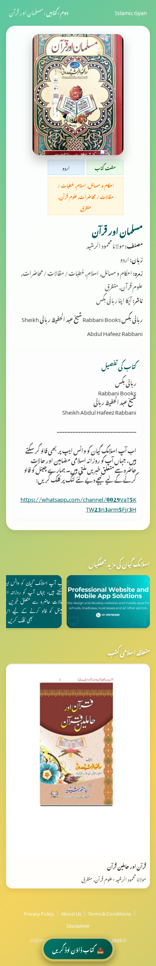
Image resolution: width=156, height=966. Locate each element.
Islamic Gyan (131, 12)
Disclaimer (78, 925)
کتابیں (51, 11)
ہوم (64, 11)
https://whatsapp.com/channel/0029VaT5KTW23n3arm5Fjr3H (78, 503)
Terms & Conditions (109, 913)
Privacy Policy (39, 913)
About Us (71, 913)
